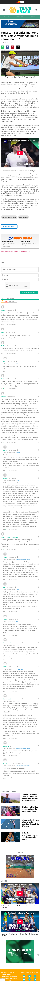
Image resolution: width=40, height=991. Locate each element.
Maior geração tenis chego (23, 559)
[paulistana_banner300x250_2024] (20, 877)
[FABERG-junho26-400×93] (20, 27)
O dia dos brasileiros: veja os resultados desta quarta (30, 836)
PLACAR (6, 17)
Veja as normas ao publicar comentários (15, 251)
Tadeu (17, 589)
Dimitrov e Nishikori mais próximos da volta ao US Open (30, 809)
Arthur (18, 364)
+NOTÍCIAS (33, 17)
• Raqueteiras (6, 246)
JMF (17, 622)
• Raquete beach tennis (28, 243)
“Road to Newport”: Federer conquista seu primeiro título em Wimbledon (30, 797)
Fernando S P (19, 669)
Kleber (17, 480)
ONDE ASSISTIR (20, 17)
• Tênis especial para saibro (8, 244)
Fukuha (18, 452)
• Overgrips (24, 245)
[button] (4, 10)
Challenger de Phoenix (9, 217)
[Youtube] (24, 979)
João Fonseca (23, 217)
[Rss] (35, 979)
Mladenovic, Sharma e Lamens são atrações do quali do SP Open (30, 823)
